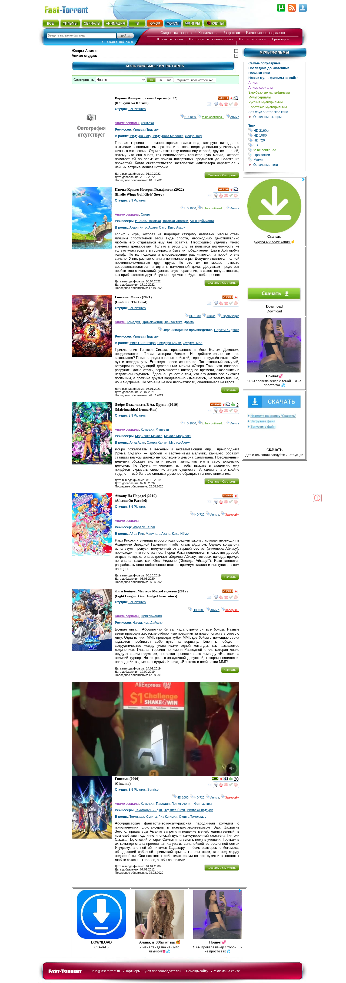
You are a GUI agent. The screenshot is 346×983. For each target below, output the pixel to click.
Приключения (152, 322)
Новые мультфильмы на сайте (273, 78)
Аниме (253, 83)
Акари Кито (138, 227)
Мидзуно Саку (140, 136)
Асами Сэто (157, 227)
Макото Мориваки (177, 436)
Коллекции (208, 33)
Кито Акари (176, 227)
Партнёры (133, 971)
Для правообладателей (163, 971)
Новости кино (170, 39)
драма (189, 322)
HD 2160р (279, 130)
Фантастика (173, 322)
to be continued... (279, 150)
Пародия (163, 804)
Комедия (133, 322)
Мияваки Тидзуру (145, 129)
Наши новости (252, 39)
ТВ (137, 23)
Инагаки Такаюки (148, 221)
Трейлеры (280, 39)
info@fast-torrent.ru (106, 971)
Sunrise (153, 789)
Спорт (146, 214)
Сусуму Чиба (192, 343)
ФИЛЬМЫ (70, 23)
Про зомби (279, 155)
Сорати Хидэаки (226, 330)
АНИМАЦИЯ (115, 23)
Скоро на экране (177, 33)
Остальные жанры (267, 117)
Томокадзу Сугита (143, 817)
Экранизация (230, 316)
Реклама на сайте (226, 971)
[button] (151, 79)
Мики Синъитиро (142, 343)
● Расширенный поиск (118, 41)
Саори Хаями (157, 442)
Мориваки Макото (148, 436)
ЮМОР (154, 23)
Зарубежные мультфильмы (269, 92)
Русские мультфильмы (265, 102)
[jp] (231, 99)
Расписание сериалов (265, 33)
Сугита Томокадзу (192, 817)
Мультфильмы (274, 52)
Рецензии (232, 33)
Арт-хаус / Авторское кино (268, 112)
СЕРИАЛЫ (92, 23)
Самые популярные (264, 63)
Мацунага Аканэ (158, 534)
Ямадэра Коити (169, 343)
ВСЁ (50, 23)
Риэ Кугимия (167, 817)
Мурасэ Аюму (179, 442)
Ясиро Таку (193, 136)
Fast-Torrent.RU (71, 9)
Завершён (232, 514)
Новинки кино (259, 73)
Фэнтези (147, 123)
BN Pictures (137, 109)
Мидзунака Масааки (167, 136)
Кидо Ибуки (180, 534)
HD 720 (279, 140)
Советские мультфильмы (267, 107)
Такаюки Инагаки (175, 221)
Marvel (279, 160)
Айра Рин (136, 534)
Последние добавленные (269, 68)
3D (279, 145)
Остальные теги (265, 165)
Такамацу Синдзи (148, 810)
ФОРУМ (173, 23)
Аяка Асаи (137, 442)
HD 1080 (279, 135)
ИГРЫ (195, 23)
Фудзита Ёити (174, 810)
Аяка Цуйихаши (202, 221)
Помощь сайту (197, 971)
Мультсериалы (259, 97)
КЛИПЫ (218, 23)
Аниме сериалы (260, 88)
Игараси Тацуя (143, 527)
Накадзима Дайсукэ (147, 623)
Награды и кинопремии (211, 39)
